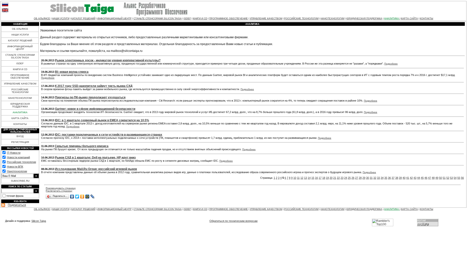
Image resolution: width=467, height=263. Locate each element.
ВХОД (20, 136)
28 (360, 177)
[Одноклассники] (82, 196)
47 (429, 177)
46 (425, 177)
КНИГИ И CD (200, 18)
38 (396, 177)
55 (458, 177)
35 (385, 177)
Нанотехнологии (17, 171)
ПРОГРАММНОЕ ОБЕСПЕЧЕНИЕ (228, 18)
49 (436, 177)
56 (462, 177)
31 (371, 177)
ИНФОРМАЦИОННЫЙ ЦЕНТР (114, 18)
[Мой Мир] (87, 196)
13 (305, 177)
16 (316, 177)
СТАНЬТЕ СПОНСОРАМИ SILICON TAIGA (158, 18)
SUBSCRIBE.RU (20, 180)
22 (338, 177)
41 (407, 177)
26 (352, 177)
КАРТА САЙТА (409, 18)
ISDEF (187, 18)
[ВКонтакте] (72, 196)
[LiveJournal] (92, 196)
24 (345, 177)
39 (400, 177)
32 (374, 177)
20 (331, 177)
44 (418, 177)
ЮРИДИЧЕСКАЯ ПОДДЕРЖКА (364, 18)
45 (422, 177)
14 (309, 177)
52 (447, 177)
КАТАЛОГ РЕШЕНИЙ (83, 18)
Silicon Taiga (38, 220)
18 (323, 177)
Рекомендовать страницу (61, 188)
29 (363, 177)
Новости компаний (18, 157)
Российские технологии (21, 161)
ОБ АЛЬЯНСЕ (42, 18)
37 (393, 177)
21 (334, 177)
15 (312, 177)
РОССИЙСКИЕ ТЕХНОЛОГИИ (301, 18)
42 (411, 177)
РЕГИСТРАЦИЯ (20, 142)
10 (294, 177)
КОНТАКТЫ (426, 18)
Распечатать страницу (59, 190)
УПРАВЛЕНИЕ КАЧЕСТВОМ (266, 18)
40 (404, 177)
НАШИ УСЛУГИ (60, 18)
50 (440, 177)
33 (378, 177)
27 (356, 177)
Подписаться (17, 205)
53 (451, 177)
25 (349, 177)
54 (455, 177)
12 (301, 177)
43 (414, 177)
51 (444, 177)
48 (433, 177)
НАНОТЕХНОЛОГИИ (332, 18)
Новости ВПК (15, 166)
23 (342, 177)
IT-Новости (13, 152)
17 (320, 177)
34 (382, 177)
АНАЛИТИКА (392, 18)
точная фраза (14, 195)
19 (327, 177)
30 (367, 177)
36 (389, 177)
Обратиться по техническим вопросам (233, 220)
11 (298, 177)
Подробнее (391, 63)
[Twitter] (77, 196)
